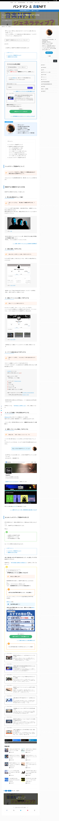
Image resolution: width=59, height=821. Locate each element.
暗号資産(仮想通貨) (45, 81)
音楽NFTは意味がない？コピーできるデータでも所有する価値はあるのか (24, 720)
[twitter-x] (53, 0)
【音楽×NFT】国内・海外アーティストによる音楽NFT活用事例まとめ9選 (31, 772)
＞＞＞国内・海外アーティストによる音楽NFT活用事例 (24, 243)
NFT (6, 790)
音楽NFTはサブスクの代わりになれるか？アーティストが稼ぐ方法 (14, 757)
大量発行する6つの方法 (12, 56)
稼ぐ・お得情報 (45, 88)
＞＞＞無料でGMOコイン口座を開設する (25, 640)
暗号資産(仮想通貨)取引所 (47, 84)
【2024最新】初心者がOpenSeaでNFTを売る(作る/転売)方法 (14, 780)
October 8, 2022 (25, 394)
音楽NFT (9, 790)
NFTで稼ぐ (44, 74)
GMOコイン (9, 601)
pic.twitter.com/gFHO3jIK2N (28, 392)
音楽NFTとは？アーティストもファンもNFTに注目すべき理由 (24, 688)
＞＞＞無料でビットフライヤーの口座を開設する (23, 91)
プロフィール (49, 52)
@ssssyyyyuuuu (17, 381)
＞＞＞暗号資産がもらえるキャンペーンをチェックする (22, 116)
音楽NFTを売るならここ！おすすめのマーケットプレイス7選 (24, 656)
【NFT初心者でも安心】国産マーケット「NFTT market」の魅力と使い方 (31, 780)
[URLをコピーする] (34, 810)
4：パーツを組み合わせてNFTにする (17, 152)
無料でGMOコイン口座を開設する (20, 636)
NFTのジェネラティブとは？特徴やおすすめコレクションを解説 (24, 677)
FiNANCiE (44, 67)
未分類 (43, 86)
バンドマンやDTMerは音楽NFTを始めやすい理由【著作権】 (14, 772)
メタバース (44, 79)
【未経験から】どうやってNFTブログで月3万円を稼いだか (24, 709)
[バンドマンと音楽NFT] (29, 6)
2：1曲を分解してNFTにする (16, 149)
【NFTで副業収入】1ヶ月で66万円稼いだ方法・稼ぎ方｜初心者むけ (24, 730)
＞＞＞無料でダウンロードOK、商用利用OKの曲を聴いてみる (23, 509)
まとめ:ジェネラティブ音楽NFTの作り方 (17, 157)
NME (11, 231)
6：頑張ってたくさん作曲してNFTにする (18, 155)
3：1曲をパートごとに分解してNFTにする (18, 151)
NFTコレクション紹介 (46, 72)
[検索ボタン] (48, 2)
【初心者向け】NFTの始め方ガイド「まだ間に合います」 (24, 698)
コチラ (14, 506)
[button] (7, 810)
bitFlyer (14, 77)
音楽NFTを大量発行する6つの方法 (16, 146)
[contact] (56, 0)
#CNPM (9, 371)
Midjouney (7, 417)
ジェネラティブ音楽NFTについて (14, 55)
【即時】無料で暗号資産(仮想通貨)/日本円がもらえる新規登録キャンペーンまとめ (23, 96)
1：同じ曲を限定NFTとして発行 (17, 148)
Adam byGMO (12, 285)
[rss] (55, 0)
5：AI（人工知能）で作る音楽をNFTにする (19, 154)
